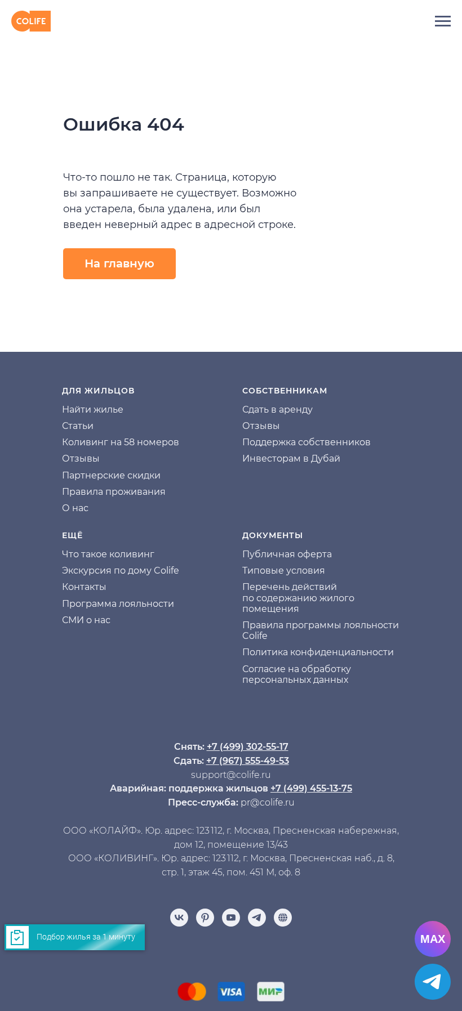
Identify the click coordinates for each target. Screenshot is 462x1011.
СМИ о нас (86, 620)
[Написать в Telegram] (433, 982)
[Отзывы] (283, 918)
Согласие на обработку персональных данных (296, 674)
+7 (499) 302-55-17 (247, 746)
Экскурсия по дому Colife (120, 570)
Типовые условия (283, 570)
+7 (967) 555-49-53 (247, 760)
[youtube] (231, 918)
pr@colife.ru (268, 802)
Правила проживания (114, 491)
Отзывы (81, 458)
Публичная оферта (287, 554)
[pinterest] (205, 918)
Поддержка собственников (306, 442)
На (68, 409)
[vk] (179, 918)
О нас (75, 508)
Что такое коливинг (108, 554)
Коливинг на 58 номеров (120, 442)
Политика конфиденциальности (318, 652)
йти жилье (98, 409)
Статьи (78, 425)
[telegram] (257, 918)
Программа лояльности (118, 603)
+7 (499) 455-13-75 (311, 788)
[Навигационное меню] (443, 21)
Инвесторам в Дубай (291, 458)
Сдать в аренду (277, 409)
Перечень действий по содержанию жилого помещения (298, 597)
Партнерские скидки (111, 475)
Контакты (84, 586)
